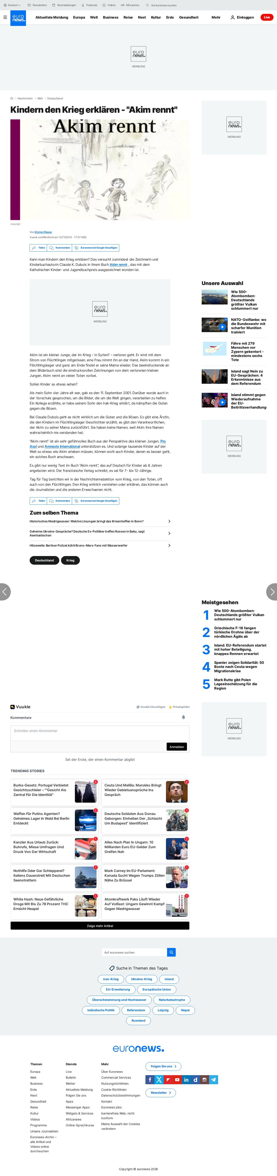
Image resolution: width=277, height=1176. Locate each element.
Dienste (71, 1064)
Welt (94, 17)
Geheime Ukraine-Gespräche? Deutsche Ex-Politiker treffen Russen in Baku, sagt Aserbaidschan (87, 533)
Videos (35, 1119)
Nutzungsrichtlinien (115, 1083)
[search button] (147, 5)
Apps (69, 1101)
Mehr (105, 1064)
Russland (138, 1020)
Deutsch (13, 5)
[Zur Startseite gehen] (18, 18)
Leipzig (163, 1010)
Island (169, 979)
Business (110, 17)
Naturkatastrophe (172, 1000)
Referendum (136, 1010)
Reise (128, 17)
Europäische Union (157, 989)
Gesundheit (188, 17)
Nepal (185, 1010)
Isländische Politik (100, 1010)
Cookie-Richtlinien (114, 1089)
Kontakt (106, 1101)
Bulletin (71, 1077)
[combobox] (169, 5)
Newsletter (159, 1092)
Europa (79, 17)
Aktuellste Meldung (51, 17)
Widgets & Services (79, 1113)
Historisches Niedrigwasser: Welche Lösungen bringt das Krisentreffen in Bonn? (86, 521)
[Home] (11, 98)
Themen (36, 1064)
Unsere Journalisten (44, 1131)
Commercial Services (116, 1077)
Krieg (70, 560)
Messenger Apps (78, 1107)
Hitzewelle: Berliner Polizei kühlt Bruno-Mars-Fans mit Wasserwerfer (78, 545)
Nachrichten (25, 98)
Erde (170, 17)
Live (267, 17)
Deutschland (55, 98)
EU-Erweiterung (118, 989)
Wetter (70, 1083)
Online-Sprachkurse (80, 1125)
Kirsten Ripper (43, 232)
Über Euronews (112, 1071)
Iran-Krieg (111, 979)
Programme (38, 1125)
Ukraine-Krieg (141, 979)
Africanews (73, 1119)
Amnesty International (62, 446)
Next (142, 17)
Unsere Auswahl (222, 283)
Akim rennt (118, 264)
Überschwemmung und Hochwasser (119, 1000)
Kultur (156, 17)
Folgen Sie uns (76, 1095)
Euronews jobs (111, 1107)
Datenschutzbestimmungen (120, 1095)
